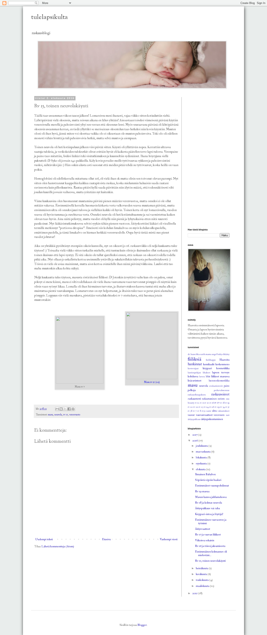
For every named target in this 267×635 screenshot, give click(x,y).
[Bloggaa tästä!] (61, 409)
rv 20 (190, 407)
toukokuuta (202, 580)
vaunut (191, 415)
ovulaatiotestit (216, 386)
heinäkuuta (202, 568)
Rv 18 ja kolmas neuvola (208, 502)
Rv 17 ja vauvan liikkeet (208, 534)
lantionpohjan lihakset (199, 372)
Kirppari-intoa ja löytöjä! (209, 514)
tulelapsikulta (49, 17)
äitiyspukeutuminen (212, 419)
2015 (195, 593)
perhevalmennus (221, 390)
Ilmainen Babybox (205, 474)
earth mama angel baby (211, 354)
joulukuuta (202, 446)
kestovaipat (193, 368)
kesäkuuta (202, 574)
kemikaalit (208, 364)
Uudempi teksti (44, 539)
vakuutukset (223, 410)
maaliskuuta (203, 586)
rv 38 (190, 410)
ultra (214, 410)
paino (226, 386)
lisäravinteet (194, 380)
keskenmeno (222, 364)
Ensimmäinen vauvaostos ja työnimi (210, 521)
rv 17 (216, 402)
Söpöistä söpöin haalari (208, 480)
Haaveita (224, 359)
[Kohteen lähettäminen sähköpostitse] (57, 409)
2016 (195, 440)
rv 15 (65, 414)
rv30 (204, 410)
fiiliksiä (194, 359)
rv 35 (227, 407)
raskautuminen (209, 398)
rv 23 (201, 407)
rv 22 (195, 407)
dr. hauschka (194, 354)
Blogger (142, 625)
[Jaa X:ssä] (65, 409)
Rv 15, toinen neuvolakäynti (210, 560)
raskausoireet (220, 394)
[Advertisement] (208, 159)
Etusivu (106, 539)
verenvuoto (74, 414)
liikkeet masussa (220, 376)
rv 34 (222, 407)
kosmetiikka (222, 368)
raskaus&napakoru (197, 394)
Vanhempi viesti (169, 539)
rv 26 (211, 407)
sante (208, 410)
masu (50, 414)
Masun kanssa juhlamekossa (211, 497)
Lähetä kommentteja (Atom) (58, 546)
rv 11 (202, 402)
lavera (202, 376)
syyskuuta (201, 463)
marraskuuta (203, 451)
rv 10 (197, 402)
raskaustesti (194, 398)
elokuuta (201, 469)
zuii (227, 415)
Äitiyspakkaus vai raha (207, 508)
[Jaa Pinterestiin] (73, 409)
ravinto (221, 398)
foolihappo (211, 359)
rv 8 (199, 410)
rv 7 (194, 410)
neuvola (58, 414)
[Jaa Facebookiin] (69, 409)
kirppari (207, 368)
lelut (208, 376)
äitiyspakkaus (194, 419)
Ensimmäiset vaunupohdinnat (212, 485)
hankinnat (195, 364)
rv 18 (222, 402)
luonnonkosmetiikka (219, 380)
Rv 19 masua (202, 491)
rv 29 (217, 407)
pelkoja (192, 390)
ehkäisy (225, 354)
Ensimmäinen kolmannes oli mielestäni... (211, 553)
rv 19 (227, 402)
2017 (195, 434)
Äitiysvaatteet (202, 529)
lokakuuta (201, 457)
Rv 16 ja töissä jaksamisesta (210, 546)
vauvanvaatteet (204, 415)
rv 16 (211, 402)
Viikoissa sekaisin (204, 540)
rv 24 (206, 407)
